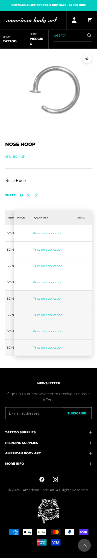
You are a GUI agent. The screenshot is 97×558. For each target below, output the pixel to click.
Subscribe (76, 413)
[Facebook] (21, 195)
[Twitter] (28, 195)
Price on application (48, 233)
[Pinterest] (36, 195)
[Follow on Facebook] (41, 479)
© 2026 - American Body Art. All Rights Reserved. (48, 490)
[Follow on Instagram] (55, 479)
